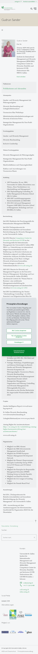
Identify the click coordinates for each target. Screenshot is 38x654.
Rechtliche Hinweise (19, 352)
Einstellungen (18, 342)
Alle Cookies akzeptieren (19, 330)
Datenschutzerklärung (19, 350)
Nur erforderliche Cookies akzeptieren (19, 336)
